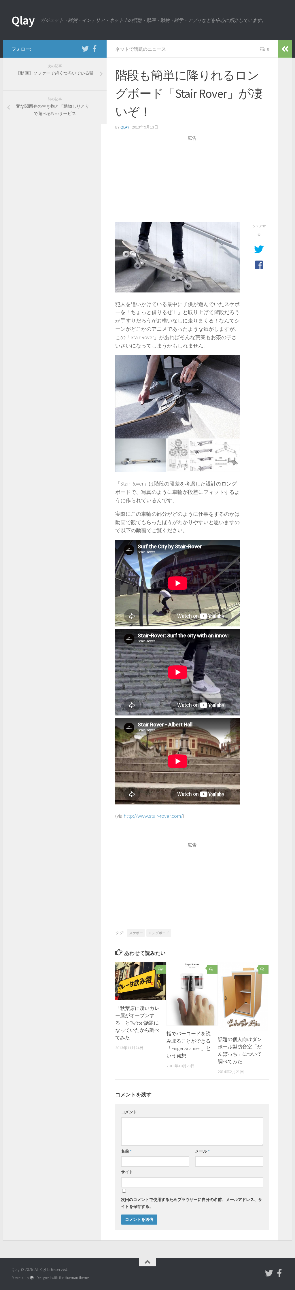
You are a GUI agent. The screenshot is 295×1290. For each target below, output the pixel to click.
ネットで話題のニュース (140, 49)
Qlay (23, 20)
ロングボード (158, 933)
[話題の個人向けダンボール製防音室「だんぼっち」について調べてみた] (243, 996)
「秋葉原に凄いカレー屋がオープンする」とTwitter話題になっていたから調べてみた (137, 1023)
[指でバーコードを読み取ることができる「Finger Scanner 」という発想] (192, 993)
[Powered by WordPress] (32, 1278)
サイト (127, 1171)
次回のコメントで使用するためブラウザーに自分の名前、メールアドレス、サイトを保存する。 (191, 1203)
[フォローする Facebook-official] (94, 48)
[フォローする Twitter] (85, 48)
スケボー (136, 933)
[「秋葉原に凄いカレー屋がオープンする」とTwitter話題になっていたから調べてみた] (140, 981)
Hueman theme (77, 1277)
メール (202, 1151)
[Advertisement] (192, 181)
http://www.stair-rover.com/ (153, 816)
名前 (126, 1151)
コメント (129, 1112)
